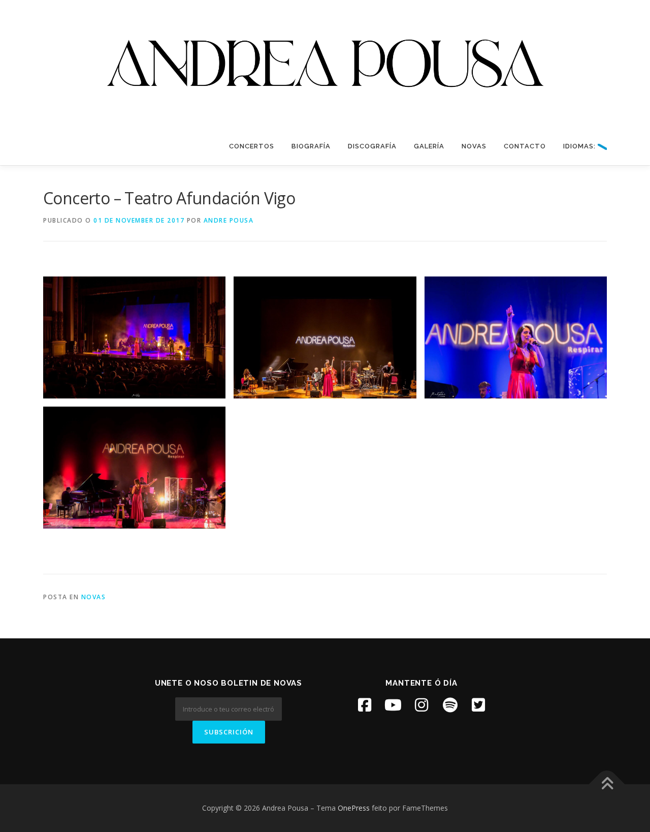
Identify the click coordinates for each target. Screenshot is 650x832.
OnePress (354, 808)
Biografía (311, 146)
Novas (93, 597)
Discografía (372, 146)
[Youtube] (393, 705)
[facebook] (364, 705)
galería (429, 146)
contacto (525, 146)
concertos (251, 146)
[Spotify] (450, 705)
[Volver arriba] (607, 784)
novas (474, 146)
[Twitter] (478, 705)
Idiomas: (580, 146)
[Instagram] (421, 705)
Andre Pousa (229, 220)
